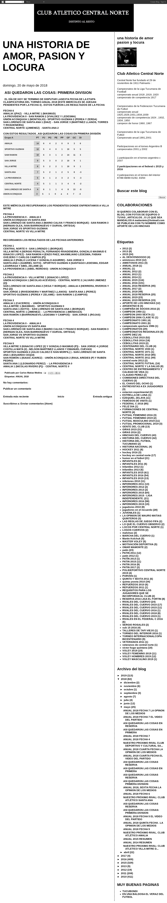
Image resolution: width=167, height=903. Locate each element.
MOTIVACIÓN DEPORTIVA (138, 544)
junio (127, 703)
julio (127, 700)
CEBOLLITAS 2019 (133, 343)
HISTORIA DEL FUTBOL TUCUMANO (136, 442)
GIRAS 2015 (129, 429)
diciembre (130, 682)
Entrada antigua (102, 396)
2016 (124, 859)
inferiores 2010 (131, 481)
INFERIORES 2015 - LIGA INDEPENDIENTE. (137, 497)
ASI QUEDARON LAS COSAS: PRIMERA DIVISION (141, 782)
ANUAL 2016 (130, 283)
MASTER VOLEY (132, 541)
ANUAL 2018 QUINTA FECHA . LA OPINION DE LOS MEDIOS (143, 824)
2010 (124, 876)
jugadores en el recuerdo (137, 509)
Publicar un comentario (17, 388)
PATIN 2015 (129, 561)
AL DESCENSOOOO (134, 257)
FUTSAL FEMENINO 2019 (137, 418)
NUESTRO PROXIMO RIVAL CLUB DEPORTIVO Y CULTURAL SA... (143, 744)
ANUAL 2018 (22, 376)
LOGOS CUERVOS (133, 530)
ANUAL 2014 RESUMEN (137, 842)
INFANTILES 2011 (132, 464)
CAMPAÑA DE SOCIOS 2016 (139, 308)
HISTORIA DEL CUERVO (136, 438)
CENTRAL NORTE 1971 (136, 352)
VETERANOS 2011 (133, 642)
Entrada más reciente (16, 396)
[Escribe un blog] (51, 373)
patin (125, 550)
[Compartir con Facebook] (56, 373)
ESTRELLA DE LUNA (135, 395)
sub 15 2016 (129, 627)
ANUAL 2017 (130, 288)
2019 (124, 675)
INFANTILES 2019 (133, 478)
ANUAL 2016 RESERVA (136, 285)
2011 (124, 873)
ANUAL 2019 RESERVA (136, 300)
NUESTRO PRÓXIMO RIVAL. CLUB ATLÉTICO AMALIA (144, 834)
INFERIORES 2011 (133, 484)
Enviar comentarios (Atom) (36, 403)
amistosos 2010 (131, 260)
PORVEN (127, 576)
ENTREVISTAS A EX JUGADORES (142, 386)
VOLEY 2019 (129, 650)
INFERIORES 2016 (133, 501)
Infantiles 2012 (131, 466)
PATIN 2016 (129, 564)
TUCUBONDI (130, 891)
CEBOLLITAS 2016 (133, 340)
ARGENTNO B (130, 306)
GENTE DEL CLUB (133, 426)
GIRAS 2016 (129, 432)
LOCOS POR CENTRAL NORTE (141, 527)
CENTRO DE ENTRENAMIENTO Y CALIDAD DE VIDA (142, 370)
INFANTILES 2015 (133, 472)
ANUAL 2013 (130, 274)
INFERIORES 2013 (133, 489)
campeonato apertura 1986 (138, 326)
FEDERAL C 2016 (132, 403)
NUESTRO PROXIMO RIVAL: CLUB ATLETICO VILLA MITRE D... (144, 847)
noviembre (130, 686)
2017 (124, 855)
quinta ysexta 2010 (133, 581)
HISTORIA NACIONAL (135, 446)
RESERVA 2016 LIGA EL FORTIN (141, 599)
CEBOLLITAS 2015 (133, 337)
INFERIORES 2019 (133, 504)
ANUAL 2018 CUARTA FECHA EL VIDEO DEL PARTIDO (143, 757)
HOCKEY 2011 (130, 449)
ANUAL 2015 (130, 280)
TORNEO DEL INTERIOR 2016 (140, 633)
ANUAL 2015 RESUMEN (137, 839)
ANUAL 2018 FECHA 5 (136, 829)
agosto (128, 696)
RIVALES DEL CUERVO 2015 (139, 607)
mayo (127, 707)
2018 (124, 679)
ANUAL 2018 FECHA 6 (136, 793)
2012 (125, 248)
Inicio (61, 396)
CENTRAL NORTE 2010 (136, 354)
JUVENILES (129, 512)
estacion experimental (135, 392)
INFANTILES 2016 (133, 475)
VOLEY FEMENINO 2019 (136, 653)
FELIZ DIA (128, 406)
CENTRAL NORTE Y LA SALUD (141, 366)
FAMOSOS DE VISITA (135, 400)
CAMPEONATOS (132, 329)
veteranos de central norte (138, 644)
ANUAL (126, 268)
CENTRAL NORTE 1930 (136, 349)
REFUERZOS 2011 (133, 587)
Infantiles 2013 (131, 469)
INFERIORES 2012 (133, 487)
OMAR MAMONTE (133, 547)
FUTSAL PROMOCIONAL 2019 (140, 423)
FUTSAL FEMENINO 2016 (137, 415)
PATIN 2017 (129, 567)
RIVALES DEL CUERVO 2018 (139, 613)
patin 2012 (128, 555)
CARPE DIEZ (130, 334)
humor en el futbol (133, 458)
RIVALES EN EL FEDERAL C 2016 (142, 619)
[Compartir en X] (54, 373)
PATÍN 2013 (129, 558)
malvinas (127, 532)
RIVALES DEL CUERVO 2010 (139, 604)
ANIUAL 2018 (130, 265)
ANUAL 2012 (130, 271)
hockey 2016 (130, 452)
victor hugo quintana (134, 647)
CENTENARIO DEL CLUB (137, 346)
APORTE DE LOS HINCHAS (138, 303)
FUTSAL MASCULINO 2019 (138, 420)
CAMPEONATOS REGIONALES (141, 331)
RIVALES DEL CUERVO (136, 601)
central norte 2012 (133, 360)
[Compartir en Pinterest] (59, 373)
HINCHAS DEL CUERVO (136, 435)
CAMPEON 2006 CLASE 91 (138, 317)
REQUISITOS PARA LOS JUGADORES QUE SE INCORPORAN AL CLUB (136, 593)
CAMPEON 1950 (132, 311)
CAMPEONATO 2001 (134, 323)
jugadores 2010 (131, 507)
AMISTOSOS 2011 (133, 262)
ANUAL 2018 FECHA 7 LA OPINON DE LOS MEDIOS (143, 712)
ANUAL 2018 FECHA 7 (136, 736)
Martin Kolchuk (131, 538)
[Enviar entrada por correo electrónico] (45, 373)
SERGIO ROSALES (133, 624)
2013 (125, 251)
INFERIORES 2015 (133, 492)
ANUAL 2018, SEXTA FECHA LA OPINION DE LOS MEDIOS (142, 789)
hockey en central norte (136, 455)
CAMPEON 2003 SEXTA (136, 314)
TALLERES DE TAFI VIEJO (138, 630)
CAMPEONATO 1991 (134, 320)
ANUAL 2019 (130, 297)
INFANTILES (129, 461)
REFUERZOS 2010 (133, 584)
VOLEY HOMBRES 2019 (136, 656)
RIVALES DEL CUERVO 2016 (139, 610)
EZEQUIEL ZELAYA (133, 397)
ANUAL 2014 (130, 277)
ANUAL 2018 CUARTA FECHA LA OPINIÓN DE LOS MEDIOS (143, 751)
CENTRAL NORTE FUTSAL (138, 363)
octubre (129, 689)
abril (127, 852)
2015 (125, 254)
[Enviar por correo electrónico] (49, 373)
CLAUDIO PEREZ (132, 374)
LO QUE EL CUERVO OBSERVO (141, 524)
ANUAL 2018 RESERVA (136, 294)
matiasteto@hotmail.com (149, 220)
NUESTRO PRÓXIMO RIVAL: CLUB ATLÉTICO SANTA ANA (144, 799)
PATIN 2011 (129, 553)
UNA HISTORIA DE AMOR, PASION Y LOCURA (46, 56)
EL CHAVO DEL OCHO (135, 383)
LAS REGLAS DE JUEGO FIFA (140, 521)
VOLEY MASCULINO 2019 (137, 659)
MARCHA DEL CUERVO (136, 535)
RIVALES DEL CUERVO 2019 (139, 616)
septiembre (131, 693)
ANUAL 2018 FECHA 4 (136, 739)
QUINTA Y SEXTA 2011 (135, 578)
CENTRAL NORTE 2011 (136, 357)
